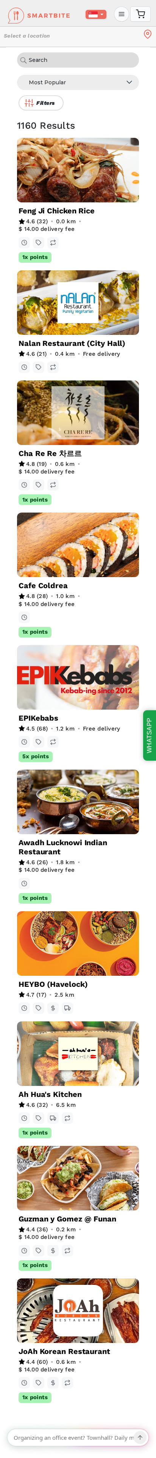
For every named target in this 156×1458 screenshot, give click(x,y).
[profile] (121, 14)
